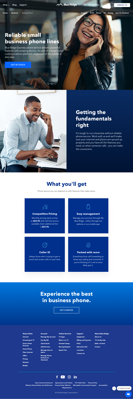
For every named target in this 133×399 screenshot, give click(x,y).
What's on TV (63, 340)
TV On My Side (100, 340)
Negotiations (67, 387)
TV (104, 13)
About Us (98, 337)
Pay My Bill (44, 340)
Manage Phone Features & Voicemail (46, 358)
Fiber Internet (28, 352)
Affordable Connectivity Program (84, 385)
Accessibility (103, 385)
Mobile (25, 365)
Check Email (45, 343)
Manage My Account (48, 337)
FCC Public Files (80, 383)
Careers (97, 347)
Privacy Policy (92, 383)
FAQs (79, 343)
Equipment (81, 337)
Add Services (45, 347)
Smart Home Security (27, 345)
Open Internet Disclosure (44, 383)
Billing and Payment (84, 340)
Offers (25, 356)
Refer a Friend (100, 343)
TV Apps (62, 337)
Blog (14, 5)
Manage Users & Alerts (46, 351)
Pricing (110, 13)
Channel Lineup (64, 343)
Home (5, 13)
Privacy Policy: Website (63, 385)
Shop (5, 5)
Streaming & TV (28, 340)
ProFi (92, 13)
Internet (84, 13)
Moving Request (64, 347)
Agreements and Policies (64, 383)
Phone (98, 13)
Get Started (66, 310)
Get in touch (18, 65)
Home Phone (27, 349)
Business (14, 13)
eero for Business (122, 13)
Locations (80, 350)
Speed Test (63, 350)
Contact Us (122, 5)
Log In (107, 5)
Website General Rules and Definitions (39, 385)
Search (85, 5)
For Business (94, 5)
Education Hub (82, 347)
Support (23, 5)
